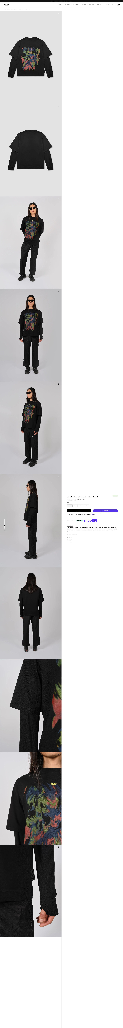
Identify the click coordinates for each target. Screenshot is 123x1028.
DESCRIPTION (70, 526)
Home (5, 9)
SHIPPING (69, 540)
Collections (11, 9)
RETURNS (69, 542)
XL (86, 505)
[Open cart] (118, 4)
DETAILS (69, 537)
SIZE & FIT (69, 539)
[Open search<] (112, 4)
